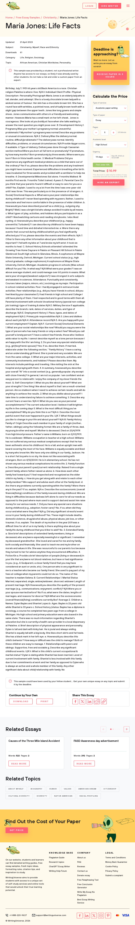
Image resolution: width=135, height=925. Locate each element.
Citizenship (109, 789)
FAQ (79, 862)
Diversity (42, 796)
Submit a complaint (114, 875)
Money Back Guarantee (116, 862)
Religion (29, 57)
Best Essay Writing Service (86, 901)
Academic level (99, 139)
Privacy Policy (111, 871)
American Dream (87, 789)
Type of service (99, 103)
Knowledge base (61, 853)
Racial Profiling (89, 796)
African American (28, 62)
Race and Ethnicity (49, 47)
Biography (36, 789)
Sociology (39, 57)
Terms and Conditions (115, 857)
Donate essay (83, 875)
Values (67, 789)
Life (22, 57)
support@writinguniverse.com (51, 915)
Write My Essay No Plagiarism (86, 893)
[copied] (104, 701)
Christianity (26, 47)
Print (45, 701)
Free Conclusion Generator (85, 886)
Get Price (17, 830)
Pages (95, 127)
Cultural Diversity (19, 796)
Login (89, 6)
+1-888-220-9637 (18, 915)
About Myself (16, 789)
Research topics (56, 862)
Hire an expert (108, 182)
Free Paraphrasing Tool (87, 880)
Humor (53, 789)
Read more (19, 763)
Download (20, 701)
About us (81, 857)
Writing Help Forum (58, 871)
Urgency (96, 152)
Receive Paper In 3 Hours (110, 75)
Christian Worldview (48, 62)
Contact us (82, 871)
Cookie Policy (111, 866)
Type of (99, 115)
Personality (65, 62)
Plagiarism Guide (56, 857)
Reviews (81, 866)
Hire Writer (109, 6)
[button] (111, 729)
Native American (63, 796)
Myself (36, 47)
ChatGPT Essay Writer (59, 866)
